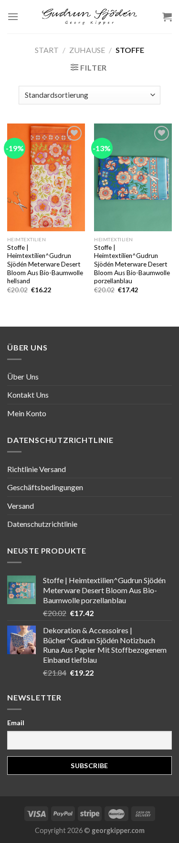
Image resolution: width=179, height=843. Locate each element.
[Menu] (13, 16)
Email (15, 723)
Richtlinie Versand (36, 468)
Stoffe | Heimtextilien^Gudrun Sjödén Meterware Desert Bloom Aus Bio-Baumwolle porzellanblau (132, 264)
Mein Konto (26, 413)
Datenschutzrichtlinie (42, 523)
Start (47, 49)
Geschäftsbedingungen (45, 487)
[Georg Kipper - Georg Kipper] (89, 17)
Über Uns (23, 376)
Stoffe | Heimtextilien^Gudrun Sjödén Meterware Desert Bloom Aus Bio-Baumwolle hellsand (45, 264)
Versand (20, 505)
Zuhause (87, 49)
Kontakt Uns (28, 394)
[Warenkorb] (167, 16)
